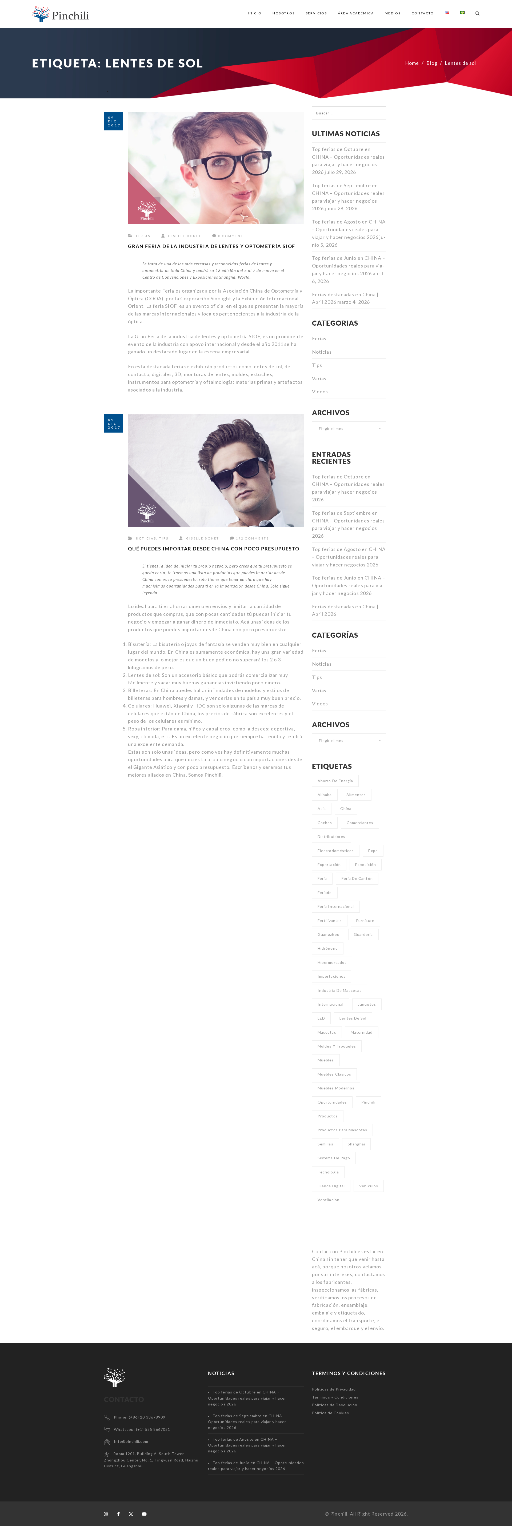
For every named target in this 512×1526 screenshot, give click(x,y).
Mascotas (327, 1032)
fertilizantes (330, 920)
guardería (363, 934)
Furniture (365, 920)
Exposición (365, 864)
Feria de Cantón (357, 878)
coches (325, 822)
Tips (164, 538)
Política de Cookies (330, 1413)
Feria (322, 878)
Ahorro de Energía (335, 780)
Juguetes (367, 1004)
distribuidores (331, 836)
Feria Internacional (336, 906)
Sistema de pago (334, 1158)
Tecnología (328, 1172)
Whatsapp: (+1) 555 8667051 (142, 1429)
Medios (393, 13)
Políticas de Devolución (334, 1405)
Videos (320, 391)
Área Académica (356, 13)
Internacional (330, 1004)
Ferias (143, 236)
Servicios (316, 13)
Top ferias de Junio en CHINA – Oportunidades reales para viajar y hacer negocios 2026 (348, 265)
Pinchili (213, 775)
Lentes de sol (352, 1018)
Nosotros (284, 13)
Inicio (255, 13)
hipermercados (332, 962)
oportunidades (332, 1102)
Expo (373, 850)
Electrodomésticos (336, 850)
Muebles (326, 1060)
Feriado (325, 892)
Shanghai (356, 1144)
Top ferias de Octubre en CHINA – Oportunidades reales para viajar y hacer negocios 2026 (247, 1398)
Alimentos (356, 794)
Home (412, 63)
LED (321, 1018)
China (345, 808)
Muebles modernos (336, 1088)
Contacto (423, 13)
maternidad (362, 1032)
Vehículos (368, 1186)
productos (328, 1116)
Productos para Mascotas (342, 1130)
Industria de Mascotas (340, 990)
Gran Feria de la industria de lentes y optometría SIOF (211, 246)
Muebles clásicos (334, 1074)
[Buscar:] (349, 110)
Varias (319, 378)
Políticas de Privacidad (334, 1389)
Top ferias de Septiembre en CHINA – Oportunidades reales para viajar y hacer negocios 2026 (247, 1421)
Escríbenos (245, 767)
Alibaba (325, 794)
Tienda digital (331, 1186)
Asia (322, 808)
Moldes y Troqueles (337, 1046)
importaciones (332, 976)
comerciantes (360, 822)
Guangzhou (328, 934)
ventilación (328, 1199)
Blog (431, 63)
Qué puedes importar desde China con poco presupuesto (213, 549)
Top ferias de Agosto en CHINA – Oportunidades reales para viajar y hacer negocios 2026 (349, 229)
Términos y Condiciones (335, 1397)
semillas (325, 1144)
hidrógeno (328, 948)
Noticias (146, 538)
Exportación (329, 864)
